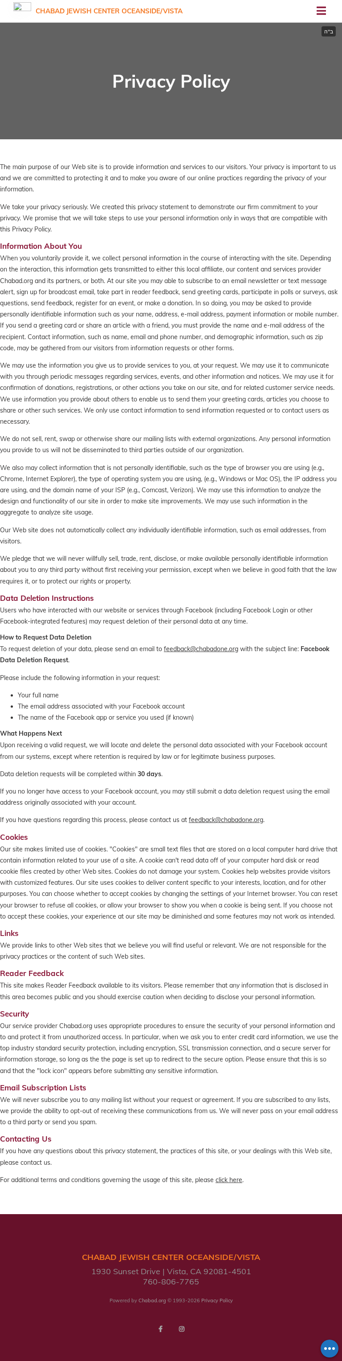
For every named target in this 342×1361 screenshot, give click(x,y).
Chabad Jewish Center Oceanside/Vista (109, 11)
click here (229, 1180)
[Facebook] (160, 1328)
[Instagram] (181, 1328)
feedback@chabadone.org (201, 649)
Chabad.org (152, 1300)
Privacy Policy (217, 1300)
